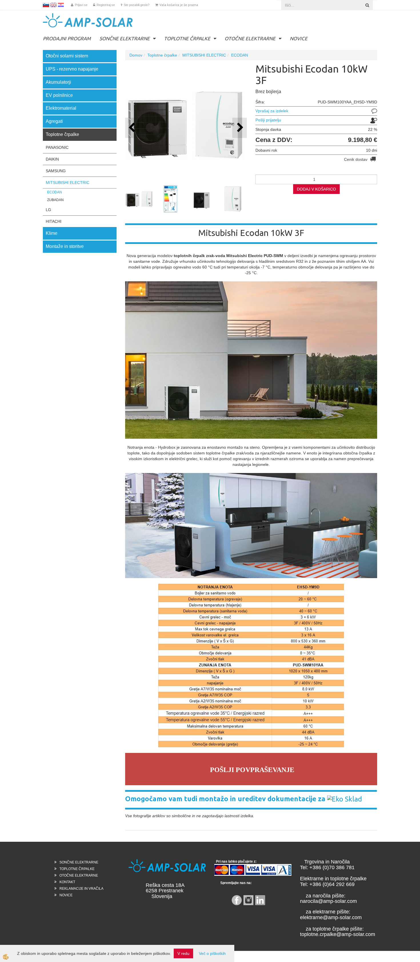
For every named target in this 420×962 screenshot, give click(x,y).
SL (46, 5)
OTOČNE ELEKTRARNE (250, 38)
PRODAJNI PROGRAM (67, 38)
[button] (239, 128)
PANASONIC (57, 147)
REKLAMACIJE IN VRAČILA (81, 889)
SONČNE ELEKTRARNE (124, 38)
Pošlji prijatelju (268, 120)
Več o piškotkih (212, 953)
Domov (135, 55)
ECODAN (54, 192)
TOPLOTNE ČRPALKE (187, 38)
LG (48, 209)
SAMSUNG (56, 171)
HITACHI (53, 221)
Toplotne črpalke (162, 55)
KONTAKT (67, 882)
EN (53, 5)
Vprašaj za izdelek (271, 111)
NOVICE (298, 38)
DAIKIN (52, 159)
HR (61, 5)
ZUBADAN (55, 200)
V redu (183, 953)
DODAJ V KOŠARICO (316, 189)
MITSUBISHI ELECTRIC (67, 182)
